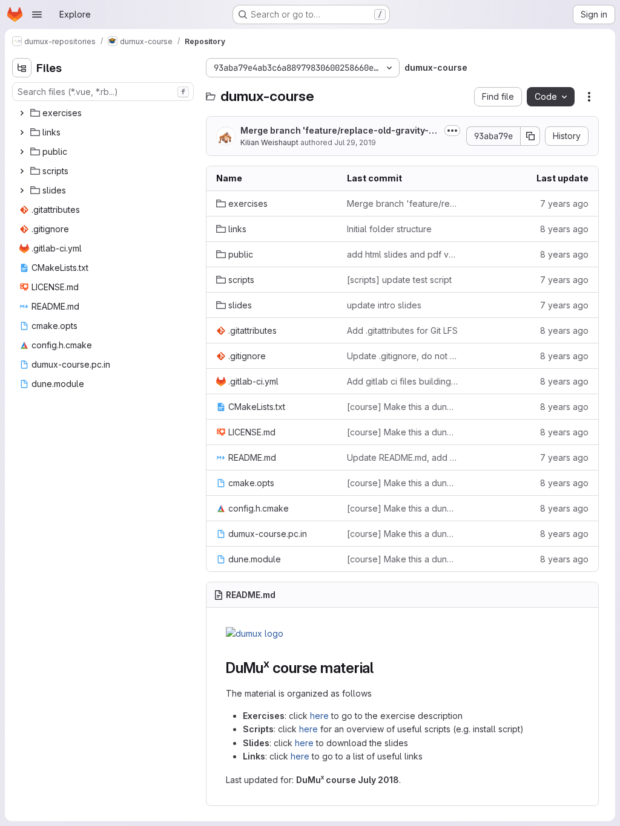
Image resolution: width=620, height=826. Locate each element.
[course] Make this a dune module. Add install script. (402, 407)
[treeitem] (104, 113)
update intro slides (384, 305)
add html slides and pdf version (402, 254)
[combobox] (103, 91)
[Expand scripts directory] (22, 171)
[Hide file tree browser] (21, 67)
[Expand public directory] (22, 152)
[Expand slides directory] (22, 190)
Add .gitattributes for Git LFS (402, 330)
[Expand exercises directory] (22, 113)
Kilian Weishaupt (269, 142)
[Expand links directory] (22, 132)
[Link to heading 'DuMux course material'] (381, 668)
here (319, 716)
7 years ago (564, 203)
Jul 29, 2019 (355, 142)
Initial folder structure (389, 229)
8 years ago (564, 229)
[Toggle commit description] (452, 130)
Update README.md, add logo (402, 457)
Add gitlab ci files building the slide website (402, 381)
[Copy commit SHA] (530, 136)
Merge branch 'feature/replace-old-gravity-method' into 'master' (338, 131)
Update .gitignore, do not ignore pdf (402, 356)
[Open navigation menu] (37, 14)
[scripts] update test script (399, 280)
